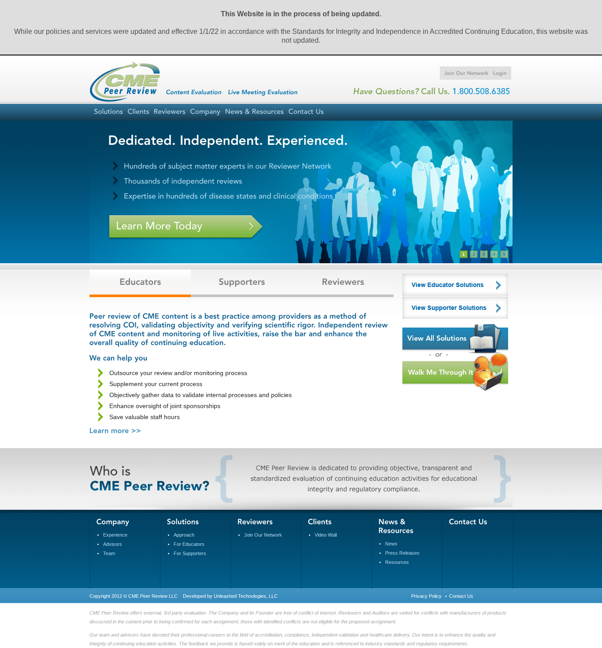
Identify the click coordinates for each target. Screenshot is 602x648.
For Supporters (190, 553)
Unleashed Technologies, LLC (246, 596)
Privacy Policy (426, 596)
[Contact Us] (306, 112)
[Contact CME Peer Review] (468, 521)
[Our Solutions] (183, 521)
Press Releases (402, 553)
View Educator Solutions (455, 285)
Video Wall (326, 535)
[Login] (498, 73)
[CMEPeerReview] (129, 84)
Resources (397, 562)
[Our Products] (108, 112)
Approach (184, 535)
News (391, 543)
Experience (115, 535)
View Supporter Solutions (455, 308)
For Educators (189, 544)
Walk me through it (455, 372)
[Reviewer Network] (169, 112)
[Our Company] (205, 112)
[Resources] (254, 112)
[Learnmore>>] (115, 430)
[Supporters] (241, 286)
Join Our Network (263, 535)
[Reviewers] (343, 286)
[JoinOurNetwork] (464, 73)
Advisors (112, 544)
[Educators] (140, 286)
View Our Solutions (455, 336)
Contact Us (461, 596)
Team (109, 553)
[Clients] (138, 112)
